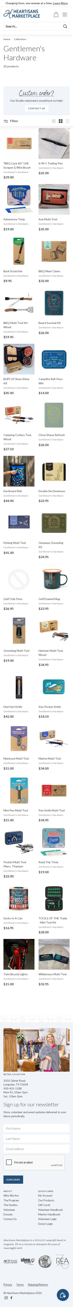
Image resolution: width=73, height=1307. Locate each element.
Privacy (7, 1284)
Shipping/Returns (38, 1284)
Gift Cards (44, 1205)
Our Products (46, 1200)
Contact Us (10, 1219)
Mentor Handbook (49, 1214)
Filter (14, 121)
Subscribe (13, 1179)
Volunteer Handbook (50, 1209)
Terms (20, 1284)
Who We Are (11, 1195)
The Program (11, 1200)
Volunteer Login (47, 1219)
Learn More (60, 3)
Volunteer (9, 1209)
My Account (45, 1195)
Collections (20, 39)
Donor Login (45, 1223)
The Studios (10, 1205)
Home (6, 39)
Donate (7, 1214)
